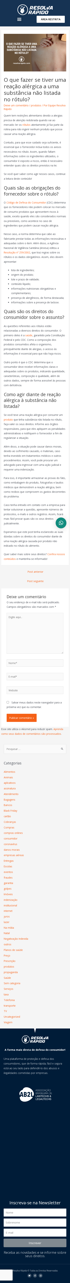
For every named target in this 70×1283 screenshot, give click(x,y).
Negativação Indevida (16, 938)
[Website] (35, 691)
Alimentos (9, 771)
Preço (7, 955)
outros (7, 944)
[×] (61, 523)
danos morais (12, 849)
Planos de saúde (13, 950)
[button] (19, 19)
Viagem (8, 1022)
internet (8, 911)
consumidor (10, 838)
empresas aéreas (14, 855)
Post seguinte (35, 581)
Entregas (9, 860)
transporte (10, 1005)
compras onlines (13, 833)
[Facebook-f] (35, 1276)
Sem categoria (12, 983)
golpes (7, 888)
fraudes (8, 877)
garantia (8, 883)
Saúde (7, 977)
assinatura (10, 788)
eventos (8, 872)
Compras (9, 827)
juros (7, 916)
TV (5, 1011)
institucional (10, 905)
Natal (7, 933)
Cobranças (10, 822)
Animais (8, 777)
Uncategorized (12, 1016)
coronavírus (10, 844)
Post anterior (35, 571)
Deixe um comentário (16, 105)
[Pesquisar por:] (35, 749)
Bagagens (9, 799)
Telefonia (9, 1000)
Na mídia (9, 927)
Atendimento (11, 794)
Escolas (8, 866)
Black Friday (10, 810)
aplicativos (10, 782)
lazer (6, 922)
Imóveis (8, 894)
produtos (36, 105)
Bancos (8, 805)
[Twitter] (29, 1276)
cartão (7, 816)
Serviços (8, 989)
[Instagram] (41, 1276)
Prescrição (9, 961)
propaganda (11, 972)
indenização (10, 900)
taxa (6, 994)
